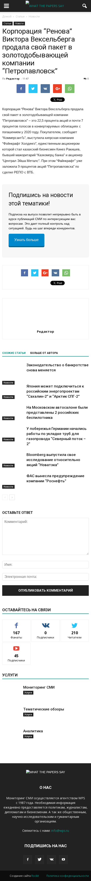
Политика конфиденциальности (67, 876)
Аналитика (33, 731)
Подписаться (16, 646)
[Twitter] (39, 859)
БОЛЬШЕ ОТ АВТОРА (44, 353)
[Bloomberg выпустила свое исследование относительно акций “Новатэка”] (13, 459)
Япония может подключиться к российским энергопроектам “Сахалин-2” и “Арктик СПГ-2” (55, 391)
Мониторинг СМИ (39, 687)
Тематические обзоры (43, 709)
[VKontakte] (51, 859)
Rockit (35, 876)
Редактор (12, 78)
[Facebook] (27, 859)
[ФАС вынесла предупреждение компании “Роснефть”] (13, 481)
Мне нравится (16, 623)
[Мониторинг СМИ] (11, 694)
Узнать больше (26, 240)
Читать (45, 623)
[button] (85, 6)
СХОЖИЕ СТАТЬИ (14, 353)
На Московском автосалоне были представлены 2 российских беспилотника (57, 412)
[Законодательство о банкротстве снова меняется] (13, 374)
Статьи (7, 23)
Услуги (28, 692)
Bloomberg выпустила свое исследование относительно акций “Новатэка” (53, 459)
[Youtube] (63, 859)
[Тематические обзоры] (11, 715)
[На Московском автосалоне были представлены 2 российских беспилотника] (13, 412)
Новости (19, 23)
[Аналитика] (11, 737)
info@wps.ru (60, 830)
